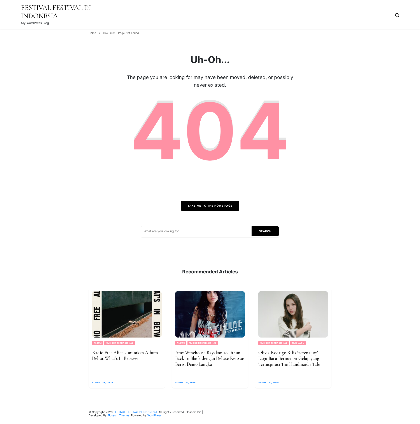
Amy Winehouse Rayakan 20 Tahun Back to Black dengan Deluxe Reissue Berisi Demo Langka (209, 358)
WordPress (154, 415)
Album (98, 343)
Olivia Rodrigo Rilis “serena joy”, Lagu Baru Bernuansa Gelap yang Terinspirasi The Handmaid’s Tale (289, 358)
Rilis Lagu (298, 343)
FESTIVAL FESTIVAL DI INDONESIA (56, 11)
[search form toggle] (397, 14)
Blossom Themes (118, 415)
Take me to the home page (210, 205)
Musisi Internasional (119, 343)
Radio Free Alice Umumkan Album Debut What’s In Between (125, 355)
